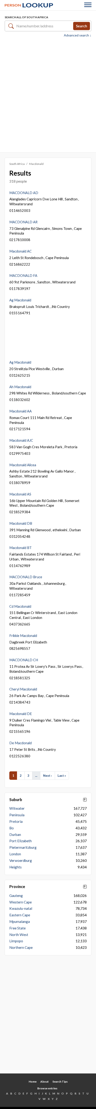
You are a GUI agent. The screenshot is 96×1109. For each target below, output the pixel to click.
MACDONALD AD (23, 193)
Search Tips (60, 1081)
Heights (15, 867)
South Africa (17, 164)
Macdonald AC (20, 251)
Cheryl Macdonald (23, 689)
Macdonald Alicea (22, 465)
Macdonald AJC (21, 440)
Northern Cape (21, 947)
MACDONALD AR (23, 222)
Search (81, 26)
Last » (62, 775)
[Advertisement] (48, 94)
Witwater (17, 808)
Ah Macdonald (20, 387)
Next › (47, 775)
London (15, 854)
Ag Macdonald (20, 300)
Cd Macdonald (20, 606)
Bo (11, 828)
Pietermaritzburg (23, 847)
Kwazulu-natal (20, 908)
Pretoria (16, 821)
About (44, 1081)
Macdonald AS (20, 494)
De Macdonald (20, 743)
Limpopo (16, 941)
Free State (17, 928)
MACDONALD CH (23, 660)
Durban (15, 834)
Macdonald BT (20, 547)
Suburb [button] (15, 799)
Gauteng (16, 895)
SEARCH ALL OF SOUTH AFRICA (26, 17)
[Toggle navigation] (88, 5)
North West (18, 934)
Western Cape (20, 902)
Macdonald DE (20, 714)
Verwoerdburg (20, 860)
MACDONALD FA (23, 275)
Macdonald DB (20, 523)
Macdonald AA (20, 411)
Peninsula (16, 815)
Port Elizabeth (20, 841)
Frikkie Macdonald (23, 635)
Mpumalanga (19, 921)
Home (33, 1081)
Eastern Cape (19, 915)
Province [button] (17, 886)
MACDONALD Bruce (25, 577)
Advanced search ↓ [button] (77, 35)
